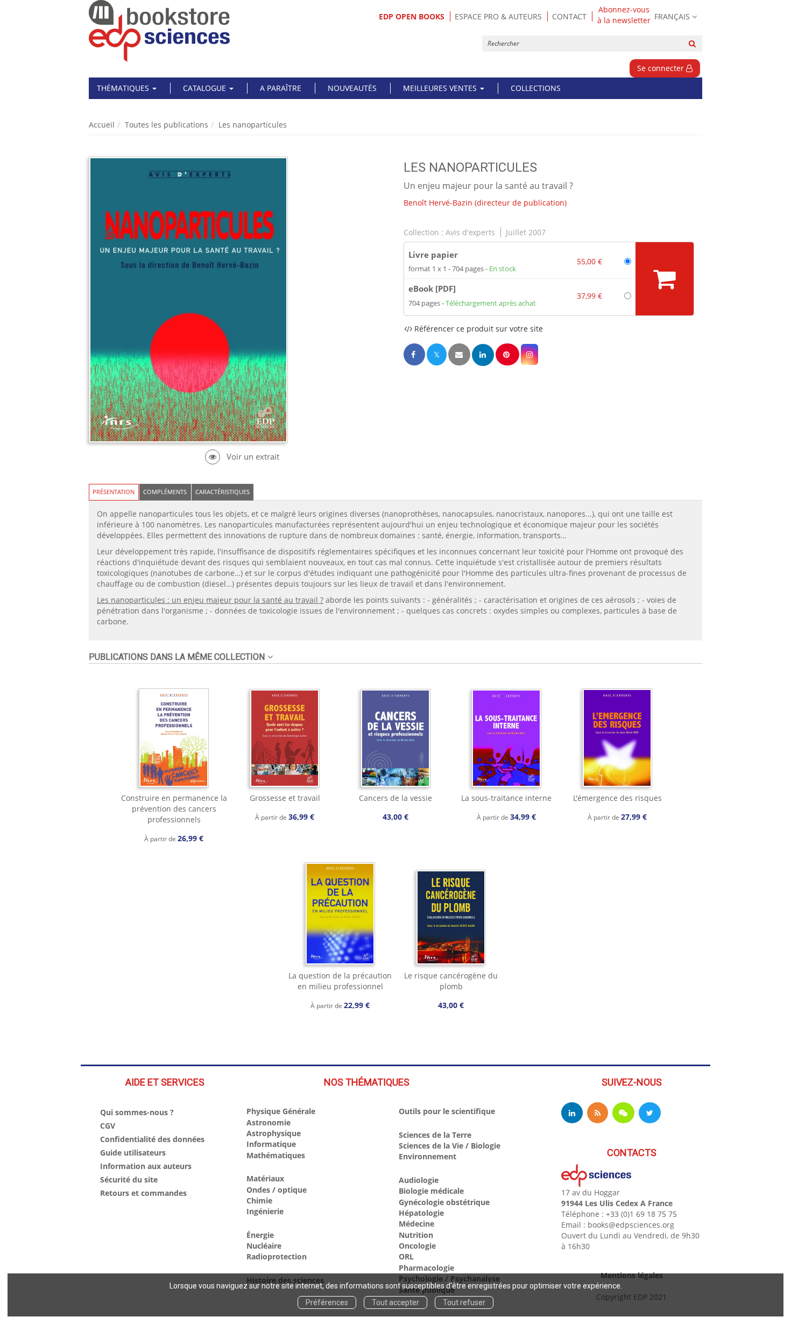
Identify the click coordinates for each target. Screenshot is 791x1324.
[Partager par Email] (459, 354)
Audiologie (419, 1180)
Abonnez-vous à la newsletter (624, 15)
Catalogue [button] (205, 88)
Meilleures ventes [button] (441, 88)
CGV (107, 1126)
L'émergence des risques (617, 798)
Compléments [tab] (165, 492)
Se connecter (661, 68)
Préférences (327, 1302)
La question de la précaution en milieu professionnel (340, 980)
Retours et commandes (143, 1193)
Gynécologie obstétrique (444, 1202)
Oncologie (417, 1246)
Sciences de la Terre (435, 1135)
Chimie (259, 1200)
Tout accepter (395, 1302)
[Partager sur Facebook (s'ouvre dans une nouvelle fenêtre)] (414, 354)
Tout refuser (464, 1302)
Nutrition (416, 1235)
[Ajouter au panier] (664, 278)
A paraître (280, 88)
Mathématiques (275, 1155)
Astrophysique (273, 1133)
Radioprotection (276, 1256)
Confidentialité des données (152, 1139)
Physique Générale (280, 1111)
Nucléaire (263, 1246)
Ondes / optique (276, 1190)
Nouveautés (352, 88)
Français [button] (672, 16)
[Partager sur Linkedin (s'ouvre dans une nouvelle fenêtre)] (483, 355)
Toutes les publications (166, 124)
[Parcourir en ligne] (242, 457)
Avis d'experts (470, 232)
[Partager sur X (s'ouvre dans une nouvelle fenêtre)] (437, 354)
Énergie (260, 1235)
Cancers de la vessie (395, 798)
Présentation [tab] (114, 492)
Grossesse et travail (285, 798)
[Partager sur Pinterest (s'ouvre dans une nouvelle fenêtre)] (507, 354)
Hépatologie (421, 1213)
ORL (406, 1256)
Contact (569, 16)
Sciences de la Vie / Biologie (449, 1145)
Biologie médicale (431, 1191)
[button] (529, 354)
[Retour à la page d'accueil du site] (159, 31)
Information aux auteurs (146, 1166)
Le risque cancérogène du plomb (451, 980)
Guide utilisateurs (133, 1152)
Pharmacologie (426, 1268)
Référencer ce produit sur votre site (477, 328)
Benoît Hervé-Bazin (438, 203)
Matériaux (265, 1178)
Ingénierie (265, 1211)
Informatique (271, 1144)
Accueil (102, 124)
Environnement (427, 1156)
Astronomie (268, 1122)
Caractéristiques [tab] (222, 492)
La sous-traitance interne (506, 798)
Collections (536, 88)
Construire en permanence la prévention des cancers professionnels (174, 809)
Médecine (416, 1224)
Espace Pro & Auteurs (498, 16)
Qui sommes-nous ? (137, 1112)
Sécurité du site (129, 1179)
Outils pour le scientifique (447, 1111)
